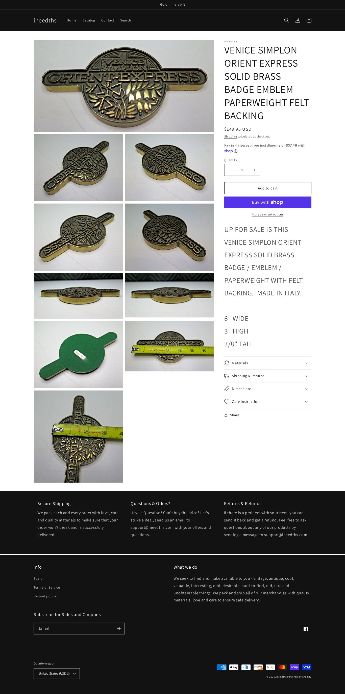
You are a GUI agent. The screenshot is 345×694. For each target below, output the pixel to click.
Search (39, 578)
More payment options (267, 214)
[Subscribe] (118, 628)
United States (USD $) (54, 673)
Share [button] (234, 415)
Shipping (230, 136)
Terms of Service (47, 587)
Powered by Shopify (299, 676)
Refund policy (45, 596)
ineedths (281, 676)
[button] (286, 20)
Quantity (230, 160)
